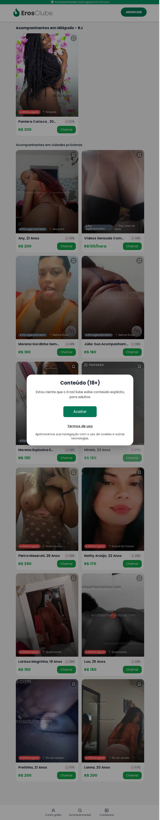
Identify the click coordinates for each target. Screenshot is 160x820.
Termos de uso (80, 426)
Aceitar (80, 411)
